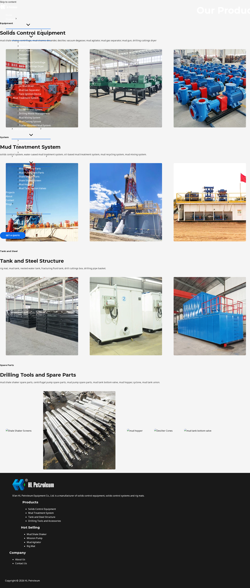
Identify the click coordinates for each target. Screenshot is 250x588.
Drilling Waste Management (34, 113)
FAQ (15, 227)
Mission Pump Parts (30, 168)
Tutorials (18, 223)
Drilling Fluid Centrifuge (32, 62)
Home (9, 15)
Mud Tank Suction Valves (32, 188)
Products (10, 19)
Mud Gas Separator (29, 90)
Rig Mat (23, 145)
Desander (24, 54)
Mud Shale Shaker (29, 42)
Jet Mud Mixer (26, 86)
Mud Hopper (26, 184)
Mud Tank (24, 141)
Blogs (9, 204)
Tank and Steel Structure (26, 129)
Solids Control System (30, 109)
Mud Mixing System (29, 117)
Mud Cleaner (26, 50)
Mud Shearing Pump (30, 74)
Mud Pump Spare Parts (31, 172)
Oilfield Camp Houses (30, 149)
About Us (20, 559)
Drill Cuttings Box (28, 153)
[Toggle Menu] (28, 25)
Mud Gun (24, 82)
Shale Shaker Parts (29, 176)
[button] (16, 19)
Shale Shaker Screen (30, 180)
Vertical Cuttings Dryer (31, 66)
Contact (10, 200)
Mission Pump (26, 70)
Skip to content (8, 1)
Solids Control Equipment (27, 30)
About (9, 196)
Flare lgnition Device (30, 94)
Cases (16, 216)
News (16, 220)
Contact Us (21, 563)
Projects (10, 192)
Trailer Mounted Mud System (35, 125)
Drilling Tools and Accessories (29, 156)
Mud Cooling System (30, 121)
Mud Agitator (26, 78)
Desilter (23, 58)
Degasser (24, 46)
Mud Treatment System (25, 97)
